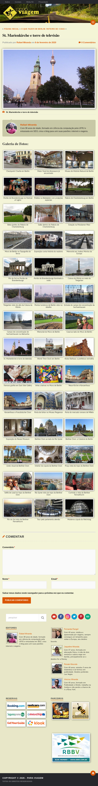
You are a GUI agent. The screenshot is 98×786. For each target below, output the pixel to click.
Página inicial (11, 29)
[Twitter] (74, 616)
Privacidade (43, 2)
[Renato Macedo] (57, 668)
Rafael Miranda (24, 42)
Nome (5, 579)
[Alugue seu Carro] (36, 708)
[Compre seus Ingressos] (16, 726)
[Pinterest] (81, 616)
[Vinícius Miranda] (57, 684)
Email (54, 579)
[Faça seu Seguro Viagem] (16, 717)
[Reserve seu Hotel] (16, 708)
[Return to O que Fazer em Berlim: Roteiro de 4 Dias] (49, 108)
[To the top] (93, 773)
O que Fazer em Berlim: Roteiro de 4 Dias (43, 29)
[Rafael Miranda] (12, 638)
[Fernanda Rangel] (57, 633)
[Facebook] (61, 616)
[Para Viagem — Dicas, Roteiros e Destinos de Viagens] (25, 13)
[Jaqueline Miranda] (57, 651)
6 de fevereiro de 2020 (45, 42)
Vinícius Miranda (71, 679)
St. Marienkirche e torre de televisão (30, 35)
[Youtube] (54, 616)
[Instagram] (67, 617)
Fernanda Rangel (71, 629)
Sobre (7, 2)
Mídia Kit (29, 2)
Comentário (8, 547)
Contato (18, 2)
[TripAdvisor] (87, 616)
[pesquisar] (42, 618)
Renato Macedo (70, 664)
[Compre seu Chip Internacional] (36, 717)
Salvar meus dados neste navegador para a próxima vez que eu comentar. (38, 593)
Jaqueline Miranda (71, 647)
